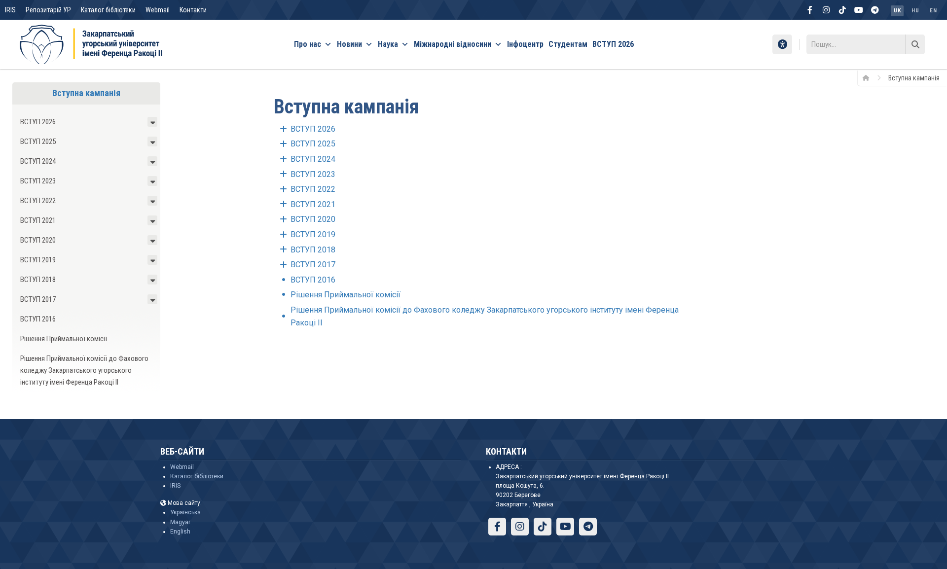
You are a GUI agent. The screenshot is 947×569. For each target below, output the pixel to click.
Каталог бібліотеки (108, 10)
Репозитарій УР (48, 10)
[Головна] (869, 77)
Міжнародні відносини (452, 44)
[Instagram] (826, 10)
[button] (152, 122)
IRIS (10, 10)
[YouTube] (859, 10)
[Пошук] (915, 44)
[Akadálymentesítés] (782, 44)
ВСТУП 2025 (38, 141)
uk (897, 10)
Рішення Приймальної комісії (63, 338)
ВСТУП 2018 (38, 279)
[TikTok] (842, 10)
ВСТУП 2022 (38, 200)
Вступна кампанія (86, 93)
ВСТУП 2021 (38, 220)
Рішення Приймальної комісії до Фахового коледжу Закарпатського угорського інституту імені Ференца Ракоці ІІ (84, 370)
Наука (388, 44)
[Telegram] (875, 10)
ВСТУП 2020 (38, 240)
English (180, 531)
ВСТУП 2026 (613, 44)
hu (915, 10)
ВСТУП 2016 (38, 319)
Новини (349, 44)
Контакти (193, 10)
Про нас (307, 44)
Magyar (180, 522)
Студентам (567, 44)
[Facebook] (810, 10)
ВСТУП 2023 (38, 181)
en (933, 10)
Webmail (158, 10)
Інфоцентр (525, 44)
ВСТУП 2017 (38, 299)
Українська (185, 512)
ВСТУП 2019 (38, 259)
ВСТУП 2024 (38, 161)
